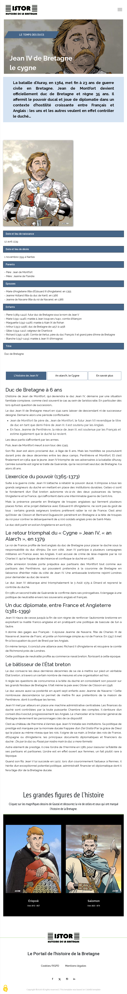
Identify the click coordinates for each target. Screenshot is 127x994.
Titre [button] (8, 346)
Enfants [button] (10, 306)
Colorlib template (93, 990)
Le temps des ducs (31, 34)
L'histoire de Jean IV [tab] (26, 375)
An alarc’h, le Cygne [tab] (67, 375)
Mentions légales (75, 965)
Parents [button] (10, 264)
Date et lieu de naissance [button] (20, 233)
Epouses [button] (10, 283)
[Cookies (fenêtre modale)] (5, 988)
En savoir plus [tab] (104, 375)
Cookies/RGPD (50, 965)
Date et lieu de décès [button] (17, 249)
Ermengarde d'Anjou (93, 901)
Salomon (33, 901)
